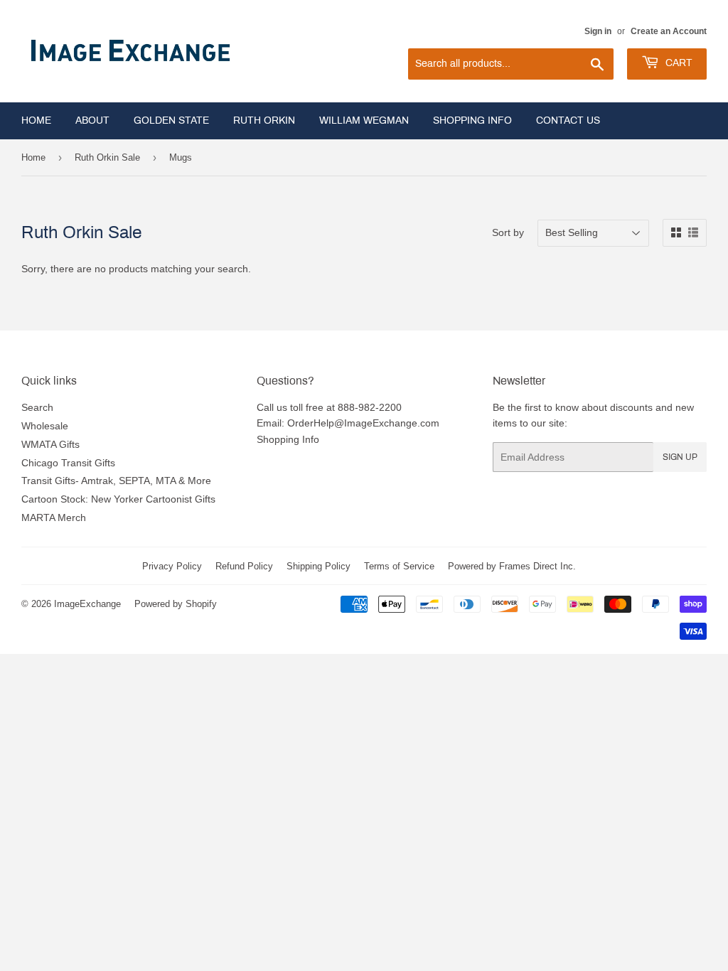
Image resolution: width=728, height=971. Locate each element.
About (92, 120)
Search (37, 407)
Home (36, 120)
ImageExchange (87, 603)
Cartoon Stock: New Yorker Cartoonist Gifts (118, 499)
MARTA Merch (53, 517)
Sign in (597, 31)
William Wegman (364, 120)
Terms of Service (399, 566)
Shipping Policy (318, 566)
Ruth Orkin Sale (107, 157)
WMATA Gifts (50, 444)
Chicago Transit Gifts (68, 462)
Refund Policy (244, 566)
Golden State (171, 120)
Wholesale (44, 425)
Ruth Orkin (264, 120)
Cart (677, 63)
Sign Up (680, 457)
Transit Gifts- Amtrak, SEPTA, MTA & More (116, 480)
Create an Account (669, 31)
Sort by (508, 232)
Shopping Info (472, 120)
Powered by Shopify (175, 603)
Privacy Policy (172, 566)
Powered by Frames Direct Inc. (512, 566)
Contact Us (568, 120)
